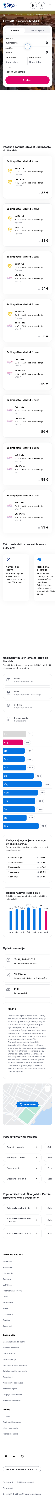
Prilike (5, 1308)
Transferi (7, 1326)
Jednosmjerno (37, 30)
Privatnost (8, 1488)
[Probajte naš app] (33, 5)
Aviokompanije (9, 1359)
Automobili (8, 1302)
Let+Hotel (7, 1285)
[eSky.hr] (6, 15)
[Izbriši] (47, 43)
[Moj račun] (41, 5)
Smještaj (7, 1279)
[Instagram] (22, 1456)
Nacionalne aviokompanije (15, 1365)
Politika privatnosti (25, 1482)
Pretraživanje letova (12, 1290)
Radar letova (9, 1353)
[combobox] (24, 42)
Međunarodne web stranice (19, 1469)
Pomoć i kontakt (10, 1433)
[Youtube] (14, 1456)
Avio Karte (7, 1261)
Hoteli (5, 1296)
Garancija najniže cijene (14, 1341)
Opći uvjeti (8, 1482)
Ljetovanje (8, 1273)
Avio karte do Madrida (24, 15)
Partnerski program (12, 1422)
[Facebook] (6, 1456)
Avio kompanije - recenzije (15, 1371)
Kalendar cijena (10, 1388)
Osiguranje (8, 1314)
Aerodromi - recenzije (13, 1382)
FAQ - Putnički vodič (12, 1400)
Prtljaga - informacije (12, 1394)
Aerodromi (7, 1377)
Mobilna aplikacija (11, 1347)
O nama (6, 1416)
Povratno (15, 30)
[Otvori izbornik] (49, 5)
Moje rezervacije (10, 1428)
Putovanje (7, 1267)
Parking (6, 1320)
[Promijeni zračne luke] (28, 46)
